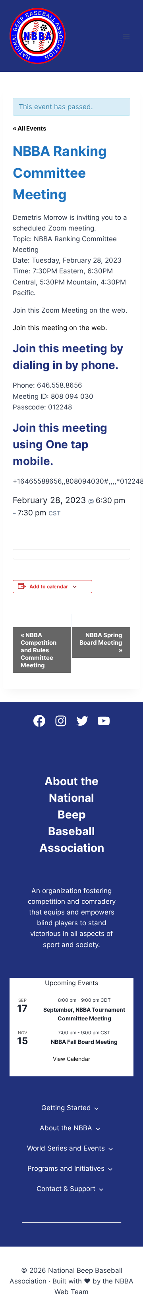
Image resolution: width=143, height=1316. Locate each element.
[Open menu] (126, 36)
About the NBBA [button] (66, 1128)
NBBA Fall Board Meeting (84, 1041)
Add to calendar (48, 587)
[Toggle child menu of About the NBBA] (97, 1128)
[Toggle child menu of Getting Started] (96, 1108)
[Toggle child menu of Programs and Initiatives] (109, 1168)
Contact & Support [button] (66, 1189)
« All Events (29, 128)
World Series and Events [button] (66, 1148)
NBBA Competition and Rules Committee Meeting (38, 650)
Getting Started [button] (66, 1108)
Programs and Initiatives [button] (65, 1168)
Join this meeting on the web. (60, 328)
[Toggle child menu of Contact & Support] (100, 1189)
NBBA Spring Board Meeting (100, 642)
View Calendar (71, 1058)
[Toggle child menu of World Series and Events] (110, 1148)
